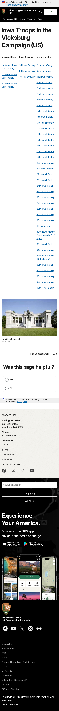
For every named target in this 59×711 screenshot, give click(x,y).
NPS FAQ (6, 666)
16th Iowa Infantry (45, 145)
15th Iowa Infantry (45, 140)
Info (3, 19)
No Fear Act (7, 671)
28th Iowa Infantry (45, 209)
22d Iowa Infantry (45, 174)
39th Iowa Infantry (45, 282)
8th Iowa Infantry (45, 99)
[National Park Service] (3, 11)
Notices (5, 657)
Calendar (31, 19)
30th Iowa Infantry (45, 220)
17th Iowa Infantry (45, 151)
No (11, 388)
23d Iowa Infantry (45, 180)
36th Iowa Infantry (45, 270)
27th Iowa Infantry (45, 203)
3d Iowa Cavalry (27, 71)
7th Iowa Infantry (45, 94)
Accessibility (8, 644)
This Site (29, 493)
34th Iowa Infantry (45, 250)
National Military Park (22, 11)
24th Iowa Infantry (45, 186)
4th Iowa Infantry (45, 77)
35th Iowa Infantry (45, 264)
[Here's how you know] (29, 3)
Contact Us (8, 440)
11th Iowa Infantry (45, 117)
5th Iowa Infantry (45, 82)
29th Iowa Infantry (45, 214)
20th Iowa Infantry (45, 163)
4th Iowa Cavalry (27, 77)
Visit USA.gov (10, 704)
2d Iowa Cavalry (27, 65)
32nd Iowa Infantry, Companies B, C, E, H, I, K (46, 235)
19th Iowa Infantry (45, 157)
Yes (12, 379)
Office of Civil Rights (12, 689)
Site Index (8, 454)
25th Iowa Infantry (45, 191)
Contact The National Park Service (19, 662)
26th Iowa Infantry (45, 197)
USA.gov (6, 684)
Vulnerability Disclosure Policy (16, 680)
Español (7, 459)
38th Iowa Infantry (45, 276)
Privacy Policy (9, 648)
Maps (22, 19)
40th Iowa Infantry (45, 287)
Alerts (11, 19)
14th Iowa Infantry (45, 134)
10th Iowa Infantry (45, 111)
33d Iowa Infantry (45, 244)
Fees (40, 19)
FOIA (4, 653)
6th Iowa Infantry (45, 88)
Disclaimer (7, 675)
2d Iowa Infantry (44, 65)
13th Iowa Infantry (45, 128)
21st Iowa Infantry (45, 168)
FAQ (5, 449)
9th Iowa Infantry (45, 105)
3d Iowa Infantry (44, 71)
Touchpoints (22, 401)
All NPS (29, 500)
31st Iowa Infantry (45, 226)
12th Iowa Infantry (45, 122)
